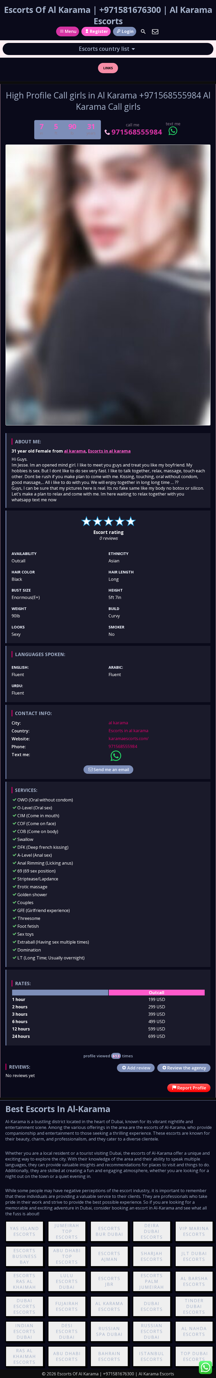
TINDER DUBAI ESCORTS (194, 1306)
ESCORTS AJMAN (109, 1256)
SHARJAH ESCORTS (152, 1256)
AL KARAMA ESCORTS (109, 1306)
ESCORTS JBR (109, 1281)
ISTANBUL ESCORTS (151, 1356)
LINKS (108, 68)
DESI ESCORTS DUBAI (67, 1331)
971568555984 (136, 132)
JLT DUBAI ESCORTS (194, 1256)
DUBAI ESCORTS (152, 1306)
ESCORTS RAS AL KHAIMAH (24, 1281)
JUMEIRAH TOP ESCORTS (67, 1231)
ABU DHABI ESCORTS (67, 1356)
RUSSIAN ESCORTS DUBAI (152, 1331)
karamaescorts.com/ (129, 738)
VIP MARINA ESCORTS (194, 1231)
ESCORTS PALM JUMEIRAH (151, 1281)
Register (99, 31)
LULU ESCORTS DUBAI (67, 1281)
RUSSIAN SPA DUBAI (109, 1331)
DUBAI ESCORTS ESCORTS (24, 1306)
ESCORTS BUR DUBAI (109, 1231)
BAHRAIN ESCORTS (109, 1356)
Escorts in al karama (109, 451)
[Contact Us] (155, 31)
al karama (75, 451)
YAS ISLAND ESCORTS (24, 1231)
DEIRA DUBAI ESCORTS (152, 1231)
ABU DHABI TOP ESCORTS (67, 1256)
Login (128, 31)
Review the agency (186, 1068)
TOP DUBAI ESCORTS (194, 1356)
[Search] (143, 31)
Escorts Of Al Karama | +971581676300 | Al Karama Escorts (108, 15)
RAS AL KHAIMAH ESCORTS (24, 1356)
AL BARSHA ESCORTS (194, 1281)
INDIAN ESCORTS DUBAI (24, 1331)
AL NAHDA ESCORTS (194, 1331)
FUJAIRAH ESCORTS (66, 1306)
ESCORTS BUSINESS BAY (24, 1256)
